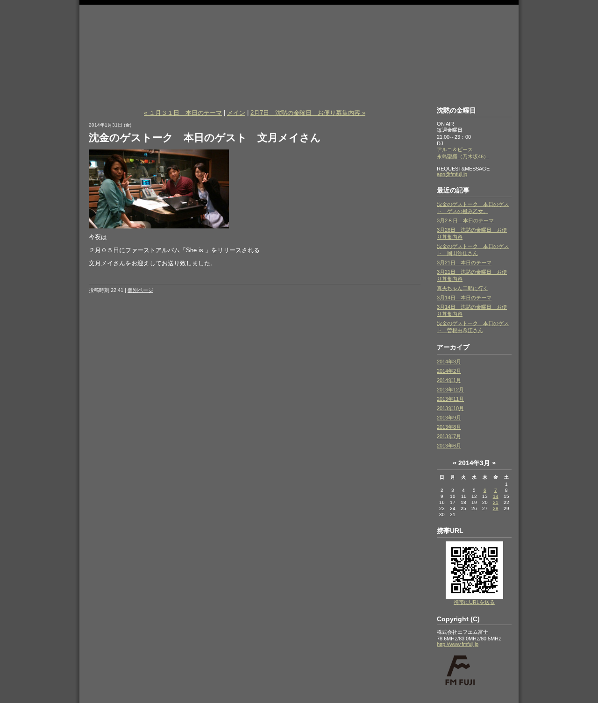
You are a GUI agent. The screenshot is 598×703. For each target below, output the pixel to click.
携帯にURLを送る (474, 602)
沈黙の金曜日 (299, 34)
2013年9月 (449, 417)
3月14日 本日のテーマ (464, 297)
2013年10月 (450, 408)
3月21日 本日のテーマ (464, 262)
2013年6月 (449, 445)
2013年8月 (449, 427)
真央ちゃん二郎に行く (462, 288)
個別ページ (140, 290)
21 (495, 502)
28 (495, 508)
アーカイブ (453, 347)
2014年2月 (449, 371)
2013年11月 (450, 399)
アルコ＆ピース (455, 149)
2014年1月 (449, 380)
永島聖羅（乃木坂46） (463, 156)
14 (495, 496)
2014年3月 (449, 361)
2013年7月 (449, 436)
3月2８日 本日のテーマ (465, 220)
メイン (236, 112)
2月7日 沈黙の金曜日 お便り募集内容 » (307, 112)
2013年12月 (450, 389)
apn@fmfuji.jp (452, 174)
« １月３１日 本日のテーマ (183, 112)
